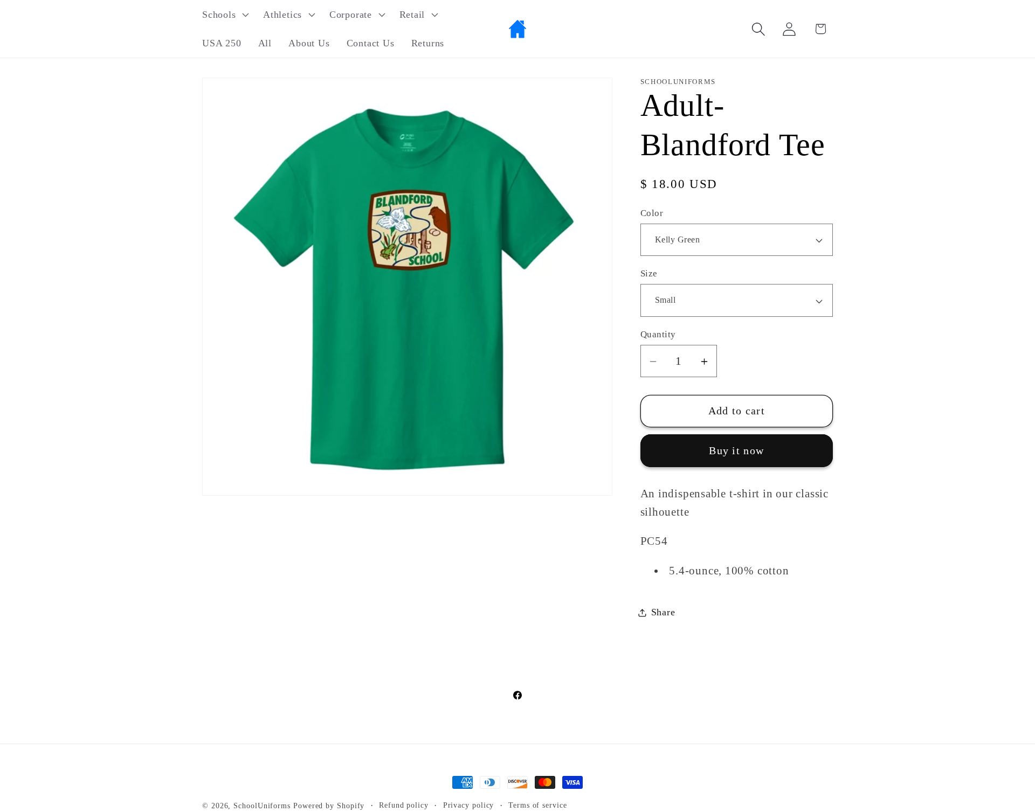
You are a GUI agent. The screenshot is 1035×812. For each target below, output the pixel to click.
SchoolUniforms (262, 805)
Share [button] (663, 612)
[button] (224, 14)
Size (649, 274)
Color (652, 213)
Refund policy (404, 805)
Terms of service (537, 805)
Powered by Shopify (328, 805)
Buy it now (736, 450)
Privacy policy (468, 805)
